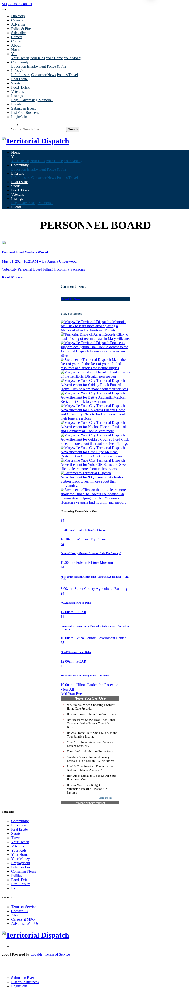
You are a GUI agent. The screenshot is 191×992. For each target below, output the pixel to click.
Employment (36, 66)
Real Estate (19, 79)
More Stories (105, 797)
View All (67, 689)
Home (15, 50)
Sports (15, 83)
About (15, 45)
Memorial (45, 100)
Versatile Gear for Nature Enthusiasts (90, 751)
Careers (16, 37)
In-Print (16, 888)
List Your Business (25, 113)
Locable (36, 954)
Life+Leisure (20, 75)
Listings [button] (17, 96)
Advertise (18, 24)
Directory (18, 16)
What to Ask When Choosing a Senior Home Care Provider (90, 706)
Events (16, 104)
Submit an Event (23, 108)
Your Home (54, 58)
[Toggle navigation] (4, 9)
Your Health (20, 58)
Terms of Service (23, 907)
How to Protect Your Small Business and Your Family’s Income (92, 734)
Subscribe (18, 33)
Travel (73, 75)
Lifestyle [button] (17, 71)
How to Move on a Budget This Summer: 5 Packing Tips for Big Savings (87, 788)
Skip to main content (17, 4)
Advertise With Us (24, 924)
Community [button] (20, 62)
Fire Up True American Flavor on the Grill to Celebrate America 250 (90, 768)
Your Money (73, 58)
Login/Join (19, 117)
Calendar (17, 20)
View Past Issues (71, 313)
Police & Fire (21, 29)
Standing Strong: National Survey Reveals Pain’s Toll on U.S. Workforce (90, 758)
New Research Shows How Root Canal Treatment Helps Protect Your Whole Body (91, 723)
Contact (17, 41)
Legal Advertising (24, 100)
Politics (62, 75)
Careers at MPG (23, 919)
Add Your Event (73, 694)
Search (16, 129)
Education (18, 66)
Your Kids (37, 58)
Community (20, 821)
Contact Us (19, 911)
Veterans (17, 92)
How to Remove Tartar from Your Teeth (91, 714)
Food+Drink (20, 87)
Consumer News (43, 75)
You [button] (14, 54)
